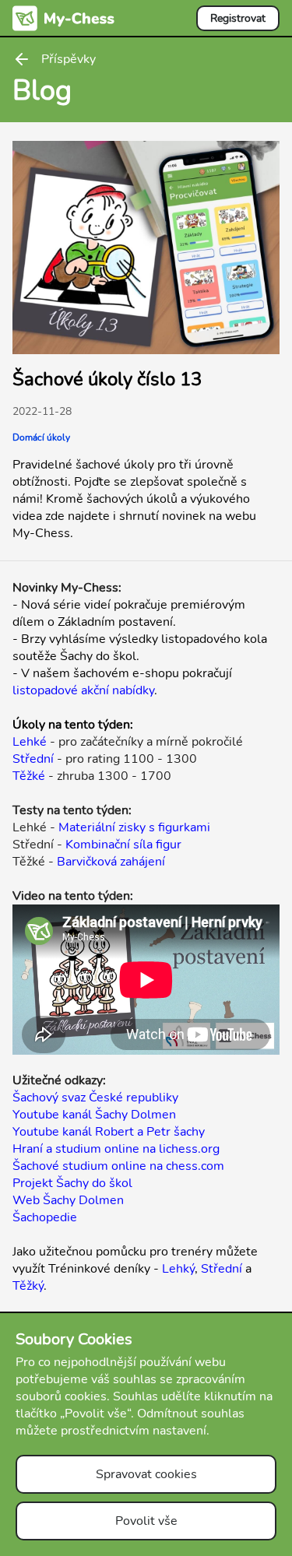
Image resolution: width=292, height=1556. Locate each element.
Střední (33, 758)
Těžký (28, 1285)
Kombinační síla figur (123, 844)
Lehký (178, 1268)
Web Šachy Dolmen (68, 1200)
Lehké (29, 741)
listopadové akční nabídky (83, 690)
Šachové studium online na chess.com (118, 1166)
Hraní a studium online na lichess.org (116, 1148)
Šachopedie (44, 1217)
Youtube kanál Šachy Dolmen (94, 1114)
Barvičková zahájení (111, 861)
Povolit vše (146, 1521)
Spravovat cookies (146, 1474)
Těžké (28, 776)
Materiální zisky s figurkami (134, 827)
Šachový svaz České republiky (95, 1097)
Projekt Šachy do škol (72, 1183)
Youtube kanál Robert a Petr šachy (108, 1131)
